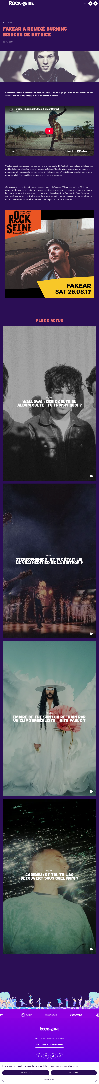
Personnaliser (50, 1079)
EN (85, 3)
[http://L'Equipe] (46, 1015)
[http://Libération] (71, 1015)
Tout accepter (26, 1073)
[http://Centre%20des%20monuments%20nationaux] (21, 1015)
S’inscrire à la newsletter (49, 1044)
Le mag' (9, 22)
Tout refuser (74, 1073)
